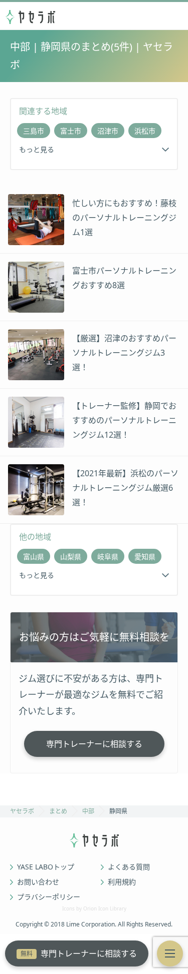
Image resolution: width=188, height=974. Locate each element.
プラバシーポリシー (48, 896)
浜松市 (144, 131)
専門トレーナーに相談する (79, 953)
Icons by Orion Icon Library (94, 908)
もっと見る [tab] (36, 149)
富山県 (33, 556)
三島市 (33, 131)
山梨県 (70, 556)
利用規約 (122, 881)
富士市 (70, 131)
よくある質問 (129, 866)
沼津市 (107, 131)
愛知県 (144, 556)
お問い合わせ (38, 881)
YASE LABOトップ (45, 866)
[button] (170, 953)
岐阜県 (107, 556)
